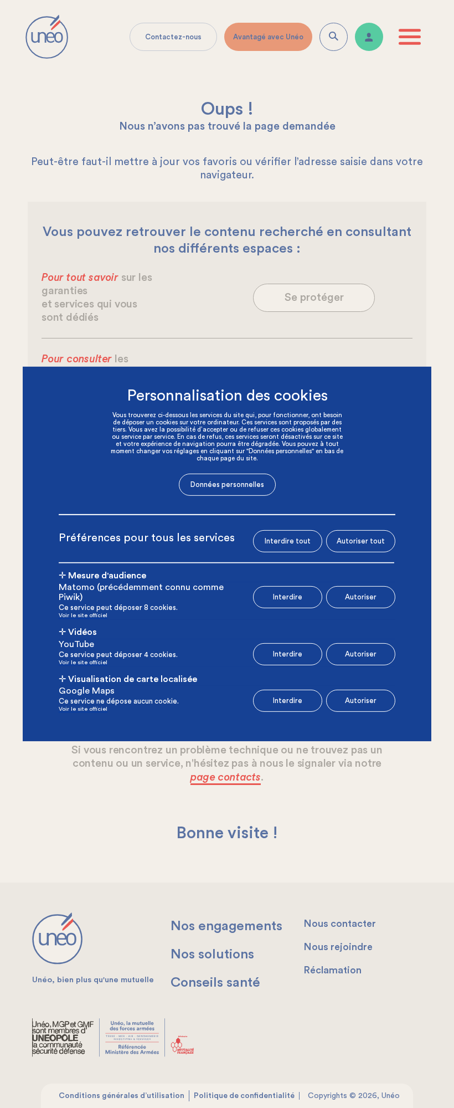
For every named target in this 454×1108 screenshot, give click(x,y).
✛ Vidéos (78, 632)
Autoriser (360, 597)
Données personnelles (227, 484)
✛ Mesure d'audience (102, 575)
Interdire (287, 597)
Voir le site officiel (83, 615)
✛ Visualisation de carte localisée (128, 679)
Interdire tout (288, 541)
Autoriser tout (361, 540)
